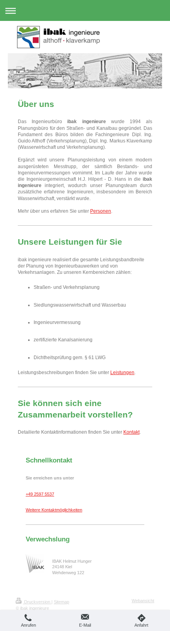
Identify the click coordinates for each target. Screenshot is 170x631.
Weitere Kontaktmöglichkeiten (54, 509)
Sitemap (61, 601)
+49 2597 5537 (40, 494)
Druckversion (37, 601)
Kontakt (131, 432)
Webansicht (143, 600)
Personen (100, 211)
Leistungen (122, 372)
